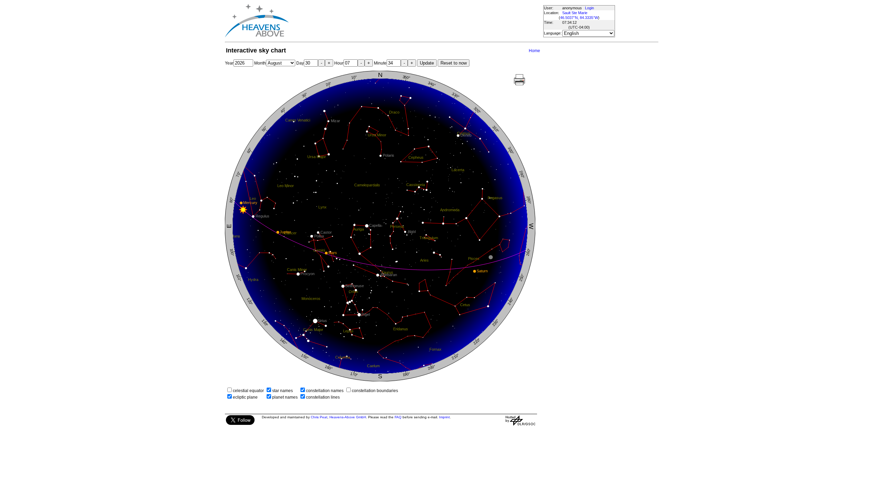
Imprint (444, 417)
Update (427, 63)
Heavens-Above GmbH (347, 417)
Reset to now (453, 63)
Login (589, 8)
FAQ (398, 417)
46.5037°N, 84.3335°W (579, 18)
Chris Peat (319, 417)
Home (534, 50)
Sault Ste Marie (574, 13)
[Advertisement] (415, 20)
